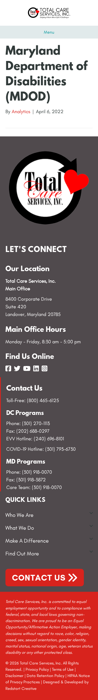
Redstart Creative (20, 688)
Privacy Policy (37, 669)
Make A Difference (27, 540)
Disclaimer (14, 675)
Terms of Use (63, 669)
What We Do (19, 528)
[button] (91, 513)
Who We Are (19, 515)
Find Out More (22, 553)
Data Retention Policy (45, 675)
